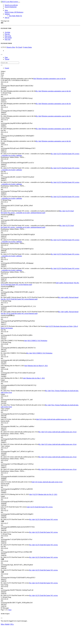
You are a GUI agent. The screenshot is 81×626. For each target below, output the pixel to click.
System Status (27, 47)
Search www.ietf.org (11, 5)
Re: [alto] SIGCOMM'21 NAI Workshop (39, 353)
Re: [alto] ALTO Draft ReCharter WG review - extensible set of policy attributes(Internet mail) (37, 212)
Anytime (7, 32)
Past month (8, 37)
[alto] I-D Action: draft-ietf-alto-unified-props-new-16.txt (53, 419)
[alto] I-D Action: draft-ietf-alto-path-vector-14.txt (47, 482)
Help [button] (6, 10)
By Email (19, 47)
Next (9, 610)
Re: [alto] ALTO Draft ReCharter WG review (43, 519)
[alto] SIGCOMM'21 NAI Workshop (35, 340)
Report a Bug (11, 47)
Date (6, 57)
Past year (7, 39)
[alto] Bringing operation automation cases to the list (49, 78)
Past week (8, 36)
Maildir (7, 624)
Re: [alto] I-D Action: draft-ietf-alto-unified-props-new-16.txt (57, 432)
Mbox (3, 624)
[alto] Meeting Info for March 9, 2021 (36, 365)
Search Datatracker (11, 7)
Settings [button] (7, 14)
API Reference (18, 12)
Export (7, 68)
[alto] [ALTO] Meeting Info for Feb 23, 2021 (43, 494)
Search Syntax (9, 12)
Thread (7, 59)
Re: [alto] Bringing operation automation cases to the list (53, 91)
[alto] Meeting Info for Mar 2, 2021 (34, 378)
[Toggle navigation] (1, 54)
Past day (7, 34)
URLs (12, 624)
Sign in (7, 17)
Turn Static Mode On (15, 16)
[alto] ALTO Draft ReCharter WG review (40, 507)
